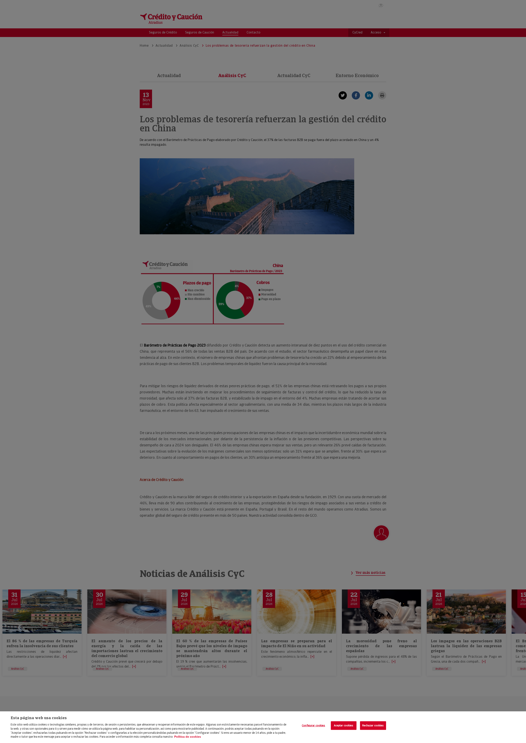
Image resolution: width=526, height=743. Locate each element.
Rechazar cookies (373, 725)
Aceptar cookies (343, 725)
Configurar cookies (313, 725)
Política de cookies (187, 736)
